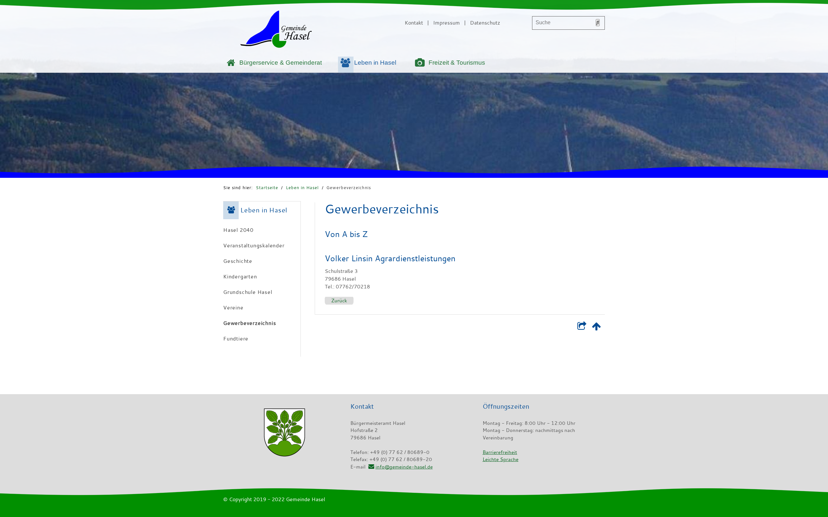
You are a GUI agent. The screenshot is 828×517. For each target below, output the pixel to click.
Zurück (339, 300)
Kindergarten (240, 276)
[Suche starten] (598, 22)
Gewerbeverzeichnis (348, 187)
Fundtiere (235, 338)
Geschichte (237, 260)
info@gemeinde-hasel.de (404, 466)
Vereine (233, 307)
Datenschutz (485, 22)
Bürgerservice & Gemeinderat (280, 62)
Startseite (267, 187)
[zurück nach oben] (596, 327)
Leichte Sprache (500, 459)
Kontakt (414, 22)
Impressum (446, 22)
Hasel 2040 (238, 229)
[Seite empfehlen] (582, 327)
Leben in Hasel (375, 62)
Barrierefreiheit (500, 452)
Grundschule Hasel (247, 292)
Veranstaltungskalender (254, 245)
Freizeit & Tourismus (457, 62)
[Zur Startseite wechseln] (276, 30)
